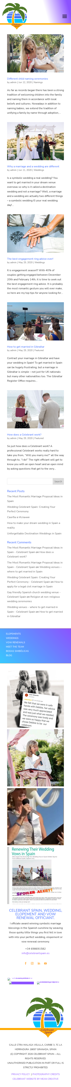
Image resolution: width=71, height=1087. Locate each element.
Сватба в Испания (18, 517)
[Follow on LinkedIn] (38, 963)
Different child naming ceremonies (27, 79)
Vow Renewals (15, 642)
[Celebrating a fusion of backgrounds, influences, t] (35, 816)
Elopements (13, 633)
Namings (38, 82)
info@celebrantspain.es (36, 953)
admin (13, 82)
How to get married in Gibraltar (25, 347)
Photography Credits (46, 1074)
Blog (9, 655)
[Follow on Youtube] (45, 963)
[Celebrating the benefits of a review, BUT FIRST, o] (35, 699)
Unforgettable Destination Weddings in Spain (34, 533)
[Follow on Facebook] (25, 963)
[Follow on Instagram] (32, 963)
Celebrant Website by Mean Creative (35, 1079)
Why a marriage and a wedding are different (33, 166)
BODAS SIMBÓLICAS (17, 651)
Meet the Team (15, 646)
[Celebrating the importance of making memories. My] (35, 757)
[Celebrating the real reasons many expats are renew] (35, 875)
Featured (39, 350)
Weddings (39, 170)
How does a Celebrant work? (24, 434)
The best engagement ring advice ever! (30, 259)
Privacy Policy (20, 1074)
